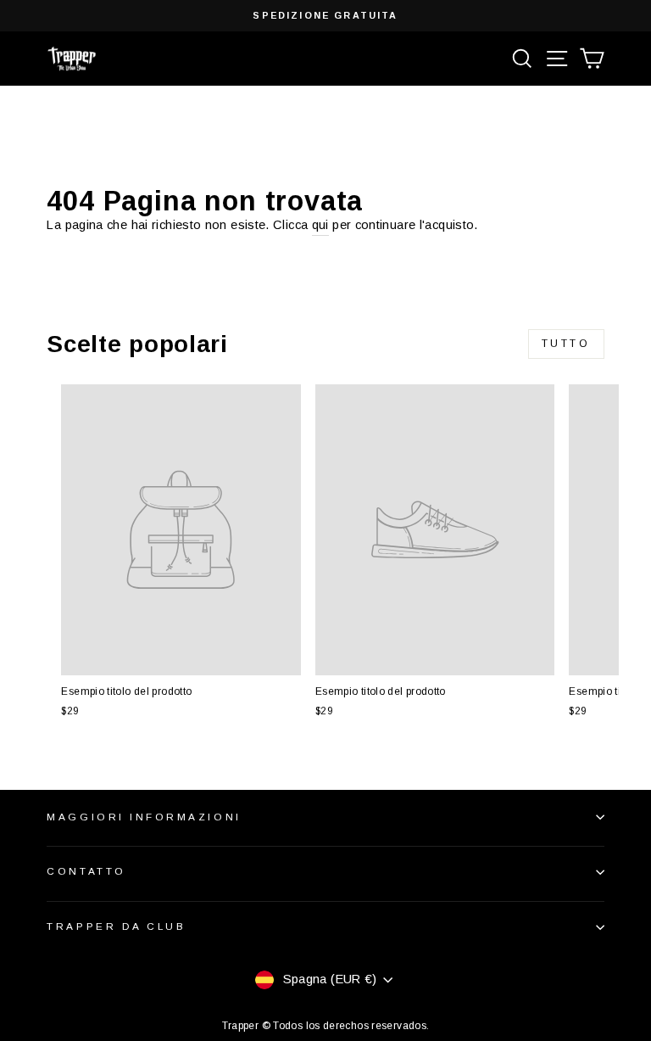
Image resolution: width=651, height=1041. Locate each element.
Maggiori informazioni (144, 816)
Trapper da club (116, 926)
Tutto (566, 344)
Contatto (86, 870)
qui (320, 225)
